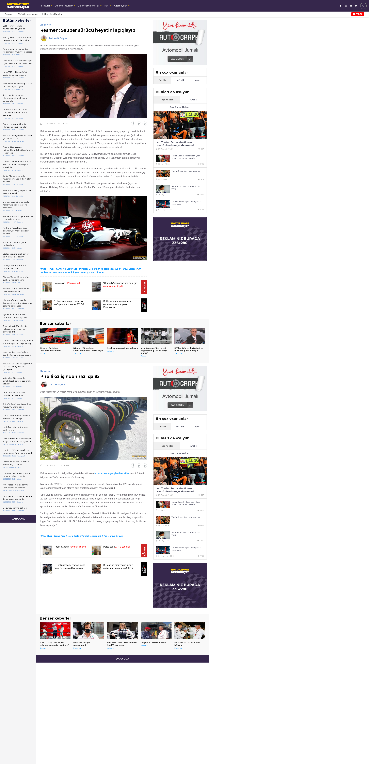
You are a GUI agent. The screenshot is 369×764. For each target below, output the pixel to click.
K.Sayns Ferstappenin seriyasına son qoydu (186, 202)
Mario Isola (73, 536)
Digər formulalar (64, 5)
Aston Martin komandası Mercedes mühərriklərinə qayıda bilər (15, 98)
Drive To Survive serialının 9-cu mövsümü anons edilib (17, 405)
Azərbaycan (120, 5)
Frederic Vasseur (109, 269)
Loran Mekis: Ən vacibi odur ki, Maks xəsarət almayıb (17, 417)
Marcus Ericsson (129, 269)
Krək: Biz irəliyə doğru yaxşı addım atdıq (15, 428)
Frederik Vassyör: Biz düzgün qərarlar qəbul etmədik (16, 474)
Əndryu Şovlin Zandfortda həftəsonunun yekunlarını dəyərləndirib (15, 329)
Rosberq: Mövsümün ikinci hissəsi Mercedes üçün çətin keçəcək (16, 112)
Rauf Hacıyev (57, 384)
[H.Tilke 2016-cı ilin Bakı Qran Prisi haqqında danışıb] (189, 336)
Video (359, 14)
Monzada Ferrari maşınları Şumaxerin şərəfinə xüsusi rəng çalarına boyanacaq (17, 303)
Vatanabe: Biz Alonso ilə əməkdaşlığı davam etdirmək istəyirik (17, 381)
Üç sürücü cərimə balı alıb (15, 508)
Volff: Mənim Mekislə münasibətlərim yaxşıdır (14, 27)
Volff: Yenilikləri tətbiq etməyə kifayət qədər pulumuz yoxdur (17, 440)
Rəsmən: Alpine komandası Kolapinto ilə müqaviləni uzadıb (17, 50)
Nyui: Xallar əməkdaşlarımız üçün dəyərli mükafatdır (15, 486)
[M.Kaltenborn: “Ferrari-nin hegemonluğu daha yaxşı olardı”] (156, 336)
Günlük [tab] (162, 80)
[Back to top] (361, 756)
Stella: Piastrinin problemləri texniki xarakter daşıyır (16, 255)
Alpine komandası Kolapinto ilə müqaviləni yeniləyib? (17, 85)
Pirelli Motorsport (91, 536)
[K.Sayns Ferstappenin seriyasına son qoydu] (163, 204)
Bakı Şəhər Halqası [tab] (180, 107)
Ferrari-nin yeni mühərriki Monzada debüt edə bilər (15, 125)
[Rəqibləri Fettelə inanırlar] (156, 630)
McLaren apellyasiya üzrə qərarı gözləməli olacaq (17, 137)
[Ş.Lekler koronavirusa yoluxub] (122, 336)
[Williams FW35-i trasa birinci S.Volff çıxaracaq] (122, 630)
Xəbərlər (45, 24)
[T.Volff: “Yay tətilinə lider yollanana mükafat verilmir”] (55, 630)
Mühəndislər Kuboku (52, 14)
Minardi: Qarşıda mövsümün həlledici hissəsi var (16, 290)
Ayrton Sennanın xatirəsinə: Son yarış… (186, 187)
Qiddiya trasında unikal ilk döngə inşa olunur (15, 266)
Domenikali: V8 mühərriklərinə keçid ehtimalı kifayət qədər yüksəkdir (17, 164)
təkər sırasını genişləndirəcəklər (111, 473)
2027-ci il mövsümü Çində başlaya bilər (14, 243)
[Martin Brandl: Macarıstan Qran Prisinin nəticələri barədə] (163, 158)
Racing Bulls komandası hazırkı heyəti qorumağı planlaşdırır (17, 38)
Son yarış (9, 14)
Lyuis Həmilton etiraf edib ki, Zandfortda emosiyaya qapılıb (17, 353)
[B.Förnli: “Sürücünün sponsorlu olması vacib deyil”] (88, 336)
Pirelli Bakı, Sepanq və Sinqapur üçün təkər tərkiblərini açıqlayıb (18, 62)
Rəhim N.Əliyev (58, 38)
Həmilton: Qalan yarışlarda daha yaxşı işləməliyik (18, 191)
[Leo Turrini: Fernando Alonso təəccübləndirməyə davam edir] (180, 125)
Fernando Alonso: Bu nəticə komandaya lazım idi (16, 463)
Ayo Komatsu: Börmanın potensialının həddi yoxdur (15, 316)
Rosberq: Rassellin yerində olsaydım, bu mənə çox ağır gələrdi (16, 231)
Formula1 (45, 5)
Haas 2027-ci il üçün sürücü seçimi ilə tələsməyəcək (15, 73)
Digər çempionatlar (88, 5)
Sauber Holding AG (70, 272)
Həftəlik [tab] (180, 80)
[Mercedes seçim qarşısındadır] (88, 630)
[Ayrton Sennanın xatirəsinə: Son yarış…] (163, 189)
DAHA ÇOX (18, 518)
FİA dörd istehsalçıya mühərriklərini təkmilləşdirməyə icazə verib (18, 150)
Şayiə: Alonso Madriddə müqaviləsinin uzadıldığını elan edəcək (17, 179)
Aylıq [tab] (197, 80)
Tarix (106, 5)
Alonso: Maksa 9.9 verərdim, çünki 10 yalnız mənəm (16, 278)
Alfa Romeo (48, 269)
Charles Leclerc (88, 269)
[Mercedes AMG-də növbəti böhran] (189, 630)
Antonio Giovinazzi (67, 269)
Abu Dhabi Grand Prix (53, 536)
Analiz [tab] (193, 99)
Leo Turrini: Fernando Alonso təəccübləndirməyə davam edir (18, 451)
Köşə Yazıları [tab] (167, 99)
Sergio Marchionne (93, 272)
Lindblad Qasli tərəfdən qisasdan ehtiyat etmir (14, 393)
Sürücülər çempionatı (28, 14)
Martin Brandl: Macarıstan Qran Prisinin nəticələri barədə (186, 157)
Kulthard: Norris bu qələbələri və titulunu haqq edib (18, 217)
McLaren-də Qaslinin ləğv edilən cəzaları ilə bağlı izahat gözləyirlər (18, 366)
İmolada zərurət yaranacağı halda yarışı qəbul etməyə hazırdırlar (16, 205)
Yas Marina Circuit (113, 536)
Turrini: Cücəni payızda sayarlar (186, 171)
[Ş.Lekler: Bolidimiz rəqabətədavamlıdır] (55, 336)
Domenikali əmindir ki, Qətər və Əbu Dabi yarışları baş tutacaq (18, 341)
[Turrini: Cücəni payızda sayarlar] (163, 173)
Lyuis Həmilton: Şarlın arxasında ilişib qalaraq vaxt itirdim (17, 497)
